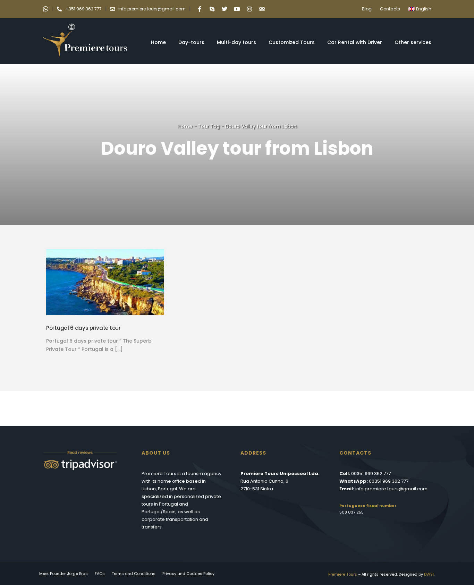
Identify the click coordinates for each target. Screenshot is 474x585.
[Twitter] (224, 9)
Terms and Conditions (133, 573)
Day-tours (191, 42)
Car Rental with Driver (354, 42)
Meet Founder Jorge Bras (63, 573)
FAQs (100, 573)
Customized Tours (292, 42)
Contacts (390, 9)
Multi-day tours (236, 42)
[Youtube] (237, 9)
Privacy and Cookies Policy (188, 573)
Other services (413, 42)
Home (158, 42)
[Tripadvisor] (262, 9)
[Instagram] (249, 9)
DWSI (429, 574)
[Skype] (212, 9)
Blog (367, 9)
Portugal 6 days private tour (83, 328)
